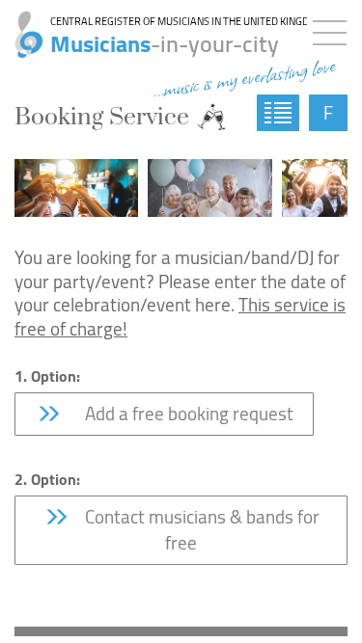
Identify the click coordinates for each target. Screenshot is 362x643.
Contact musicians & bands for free (200, 529)
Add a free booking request (183, 413)
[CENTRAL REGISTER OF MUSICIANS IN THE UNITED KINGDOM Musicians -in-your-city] (21, 24)
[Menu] (334, 29)
